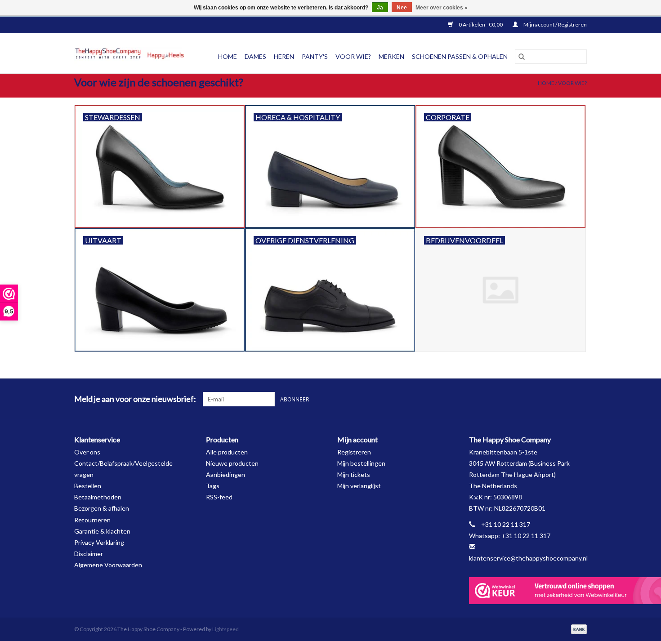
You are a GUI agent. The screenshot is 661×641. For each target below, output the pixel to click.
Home (227, 56)
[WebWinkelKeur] (528, 590)
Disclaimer (88, 553)
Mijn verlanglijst (359, 486)
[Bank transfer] (577, 628)
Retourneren (92, 520)
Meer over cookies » (441, 7)
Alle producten (227, 452)
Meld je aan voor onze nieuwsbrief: (135, 399)
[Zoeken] (521, 56)
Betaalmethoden (97, 497)
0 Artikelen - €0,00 (481, 24)
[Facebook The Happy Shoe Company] (564, 399)
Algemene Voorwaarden (108, 565)
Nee (402, 7)
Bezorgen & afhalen (101, 508)
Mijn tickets (353, 474)
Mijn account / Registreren (555, 24)
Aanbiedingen (225, 474)
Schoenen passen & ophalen (460, 56)
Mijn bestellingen (361, 463)
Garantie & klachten (102, 531)
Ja (380, 7)
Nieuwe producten (232, 463)
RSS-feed (219, 497)
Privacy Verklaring (99, 542)
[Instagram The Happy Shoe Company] (579, 399)
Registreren (354, 452)
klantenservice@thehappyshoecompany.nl (528, 558)
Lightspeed (225, 629)
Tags (212, 486)
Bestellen (87, 486)
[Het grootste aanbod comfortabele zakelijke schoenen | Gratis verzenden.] (133, 57)
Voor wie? (572, 83)
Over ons (87, 452)
